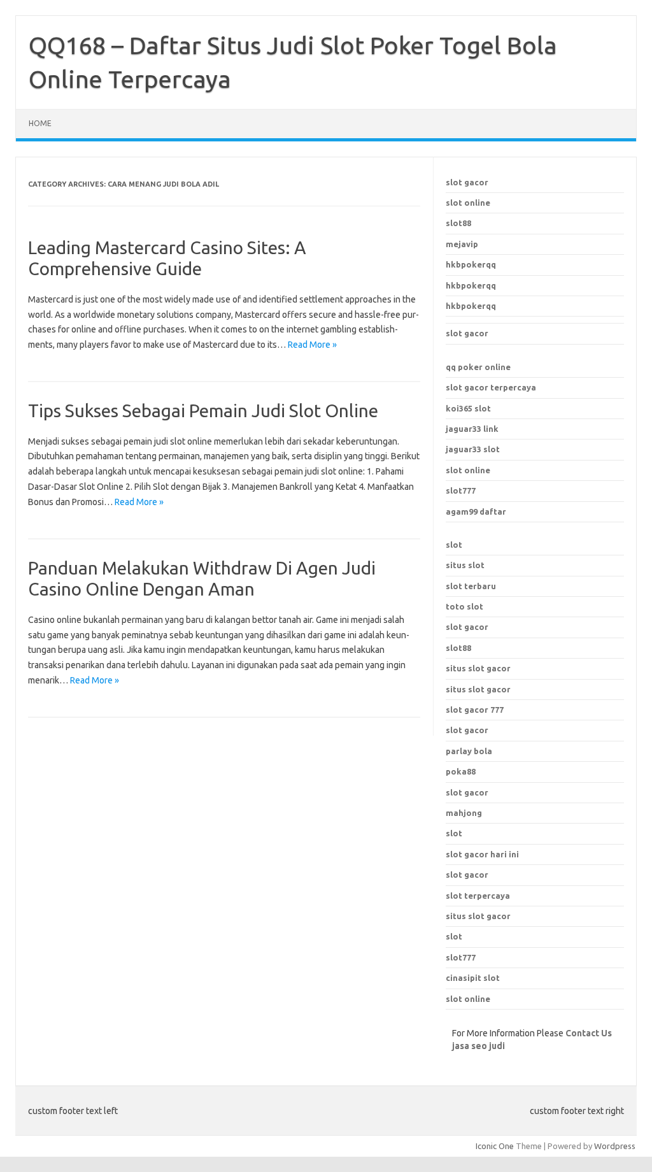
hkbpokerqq (471, 264)
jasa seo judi (478, 1046)
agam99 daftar (476, 511)
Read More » (312, 344)
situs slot (465, 565)
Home (40, 123)
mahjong (464, 812)
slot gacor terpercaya (491, 387)
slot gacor (467, 182)
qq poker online (478, 366)
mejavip (462, 243)
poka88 (461, 771)
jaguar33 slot (473, 449)
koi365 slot (468, 408)
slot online (468, 202)
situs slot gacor (478, 915)
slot (454, 544)
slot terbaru (471, 586)
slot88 (458, 222)
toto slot (464, 606)
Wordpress (614, 1145)
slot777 (461, 490)
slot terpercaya (478, 895)
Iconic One (495, 1145)
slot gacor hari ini (482, 854)
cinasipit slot (473, 977)
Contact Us (588, 1033)
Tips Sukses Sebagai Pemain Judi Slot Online (203, 410)
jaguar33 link (472, 428)
